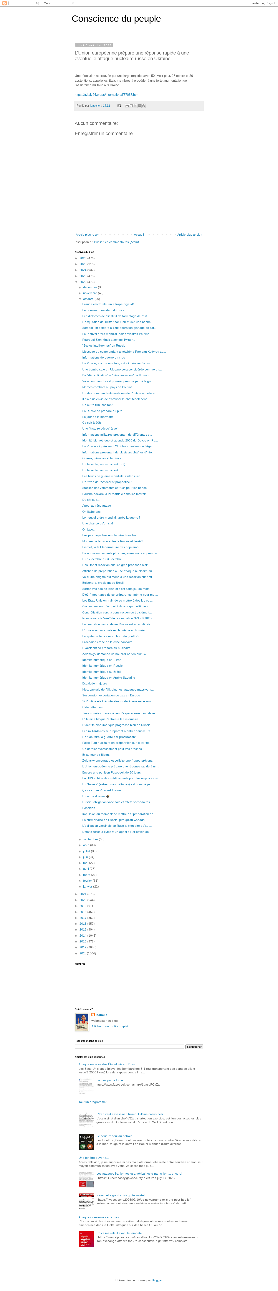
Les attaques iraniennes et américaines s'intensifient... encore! (139, 1173)
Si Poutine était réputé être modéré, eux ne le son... (117, 701)
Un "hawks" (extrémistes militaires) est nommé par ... (118, 784)
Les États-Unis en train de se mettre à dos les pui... (117, 600)
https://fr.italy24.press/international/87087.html (107, 94)
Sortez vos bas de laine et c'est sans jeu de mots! (116, 588)
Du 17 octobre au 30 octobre (102, 559)
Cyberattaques (92, 707)
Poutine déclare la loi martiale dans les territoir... (115, 494)
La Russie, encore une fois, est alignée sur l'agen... (117, 363)
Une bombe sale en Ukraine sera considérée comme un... (122, 369)
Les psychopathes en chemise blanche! (109, 535)
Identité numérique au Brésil (101, 671)
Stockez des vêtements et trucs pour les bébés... (115, 487)
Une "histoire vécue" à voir (100, 428)
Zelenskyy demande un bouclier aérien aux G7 (114, 654)
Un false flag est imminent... (101, 470)
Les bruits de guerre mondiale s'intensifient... (113, 476)
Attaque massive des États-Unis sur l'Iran (107, 1064)
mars (87, 874)
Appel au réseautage (96, 505)
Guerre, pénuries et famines (101, 458)
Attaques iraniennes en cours (99, 1217)
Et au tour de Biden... (96, 754)
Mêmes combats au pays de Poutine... (108, 387)
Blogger (157, 1280)
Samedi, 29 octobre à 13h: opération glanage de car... (119, 327)
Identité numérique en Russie (102, 665)
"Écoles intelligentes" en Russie (103, 345)
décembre (90, 287)
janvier (88, 886)
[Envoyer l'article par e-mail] (119, 105)
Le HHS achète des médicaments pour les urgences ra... (121, 778)
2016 (83, 923)
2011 (83, 953)
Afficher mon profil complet (109, 1026)
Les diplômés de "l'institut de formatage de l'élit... (115, 316)
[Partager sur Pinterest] (143, 106)
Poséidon (88, 808)
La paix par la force (109, 1080)
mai (86, 863)
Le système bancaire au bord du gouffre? (110, 636)
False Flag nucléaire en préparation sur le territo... (116, 742)
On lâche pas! (91, 511)
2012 (83, 947)
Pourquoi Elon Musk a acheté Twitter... (108, 339)
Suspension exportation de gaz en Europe (111, 695)
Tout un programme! (93, 1102)
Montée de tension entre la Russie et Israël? (112, 541)
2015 (83, 929)
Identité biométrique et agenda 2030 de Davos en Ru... (120, 440)
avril (86, 868)
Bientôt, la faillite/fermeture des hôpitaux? (110, 547)
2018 (83, 912)
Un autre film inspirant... (98, 405)
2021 (83, 894)
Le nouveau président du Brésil (103, 310)
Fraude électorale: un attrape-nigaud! (108, 304)
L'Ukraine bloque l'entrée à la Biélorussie (110, 719)
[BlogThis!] (131, 106)
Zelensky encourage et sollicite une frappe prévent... (118, 760)
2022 (83, 282)
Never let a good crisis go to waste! (120, 1195)
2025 (83, 264)
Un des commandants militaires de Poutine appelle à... (119, 393)
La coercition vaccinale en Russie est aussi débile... (117, 624)
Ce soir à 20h (91, 422)
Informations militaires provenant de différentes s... (117, 434)
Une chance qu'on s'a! (97, 523)
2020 (83, 900)
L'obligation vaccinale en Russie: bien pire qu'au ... (117, 825)
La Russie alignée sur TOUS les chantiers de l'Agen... (119, 446)
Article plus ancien (189, 234)
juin (86, 857)
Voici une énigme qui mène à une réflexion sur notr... (118, 577)
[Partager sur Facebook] (139, 106)
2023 (83, 276)
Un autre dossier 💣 (96, 796)
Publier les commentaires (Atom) (116, 242)
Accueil (139, 234)
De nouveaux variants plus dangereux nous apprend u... (121, 553)
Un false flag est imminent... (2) (103, 464)
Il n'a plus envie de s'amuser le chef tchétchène (114, 399)
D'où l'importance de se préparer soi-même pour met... (120, 594)
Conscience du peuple (116, 18)
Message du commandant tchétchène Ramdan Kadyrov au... (124, 351)
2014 (83, 935)
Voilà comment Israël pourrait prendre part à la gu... (117, 381)
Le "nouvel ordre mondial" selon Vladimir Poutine (115, 334)
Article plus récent (88, 234)
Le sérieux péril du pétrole (114, 1136)
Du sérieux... (91, 499)
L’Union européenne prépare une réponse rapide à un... (120, 766)
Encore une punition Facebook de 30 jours (111, 772)
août (86, 845)
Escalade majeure (94, 683)
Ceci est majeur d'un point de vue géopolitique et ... (117, 606)
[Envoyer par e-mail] (127, 106)
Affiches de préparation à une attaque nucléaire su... (118, 571)
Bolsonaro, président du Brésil (103, 582)
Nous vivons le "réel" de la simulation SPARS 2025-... (118, 618)
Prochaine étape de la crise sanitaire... (108, 642)
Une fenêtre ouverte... (94, 1157)
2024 (83, 270)
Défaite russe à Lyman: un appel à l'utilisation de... (116, 831)
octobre (88, 299)
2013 (83, 941)
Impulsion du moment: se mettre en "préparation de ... (119, 814)
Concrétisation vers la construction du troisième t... (117, 612)
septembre (91, 839)
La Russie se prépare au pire (102, 411)
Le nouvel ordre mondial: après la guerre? (111, 517)
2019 (83, 906)
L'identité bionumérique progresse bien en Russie (116, 725)
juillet (87, 851)
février (88, 880)
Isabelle (101, 1015)
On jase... (89, 529)
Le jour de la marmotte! (98, 416)
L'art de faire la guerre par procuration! (109, 737)
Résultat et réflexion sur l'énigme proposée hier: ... (117, 565)
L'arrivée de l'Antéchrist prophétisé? (107, 482)
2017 (83, 917)
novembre (90, 293)
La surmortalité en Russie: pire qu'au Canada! (114, 820)
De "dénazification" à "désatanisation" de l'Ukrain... (117, 375)
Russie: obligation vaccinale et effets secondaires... (117, 802)
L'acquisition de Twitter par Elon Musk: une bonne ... (118, 322)
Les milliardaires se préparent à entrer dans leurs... (117, 731)
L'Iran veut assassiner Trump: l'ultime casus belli (129, 1114)
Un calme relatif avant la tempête (119, 1233)
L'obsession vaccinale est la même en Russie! (114, 630)
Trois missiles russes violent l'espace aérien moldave (118, 713)
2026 (83, 258)
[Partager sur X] (135, 106)
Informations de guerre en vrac (103, 357)
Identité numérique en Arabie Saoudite (108, 677)
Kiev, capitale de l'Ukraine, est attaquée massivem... (118, 689)
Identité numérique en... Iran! (102, 659)
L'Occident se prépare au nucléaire (106, 648)
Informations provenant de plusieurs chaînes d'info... (118, 452)
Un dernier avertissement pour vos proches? (113, 748)
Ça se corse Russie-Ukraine (101, 790)
